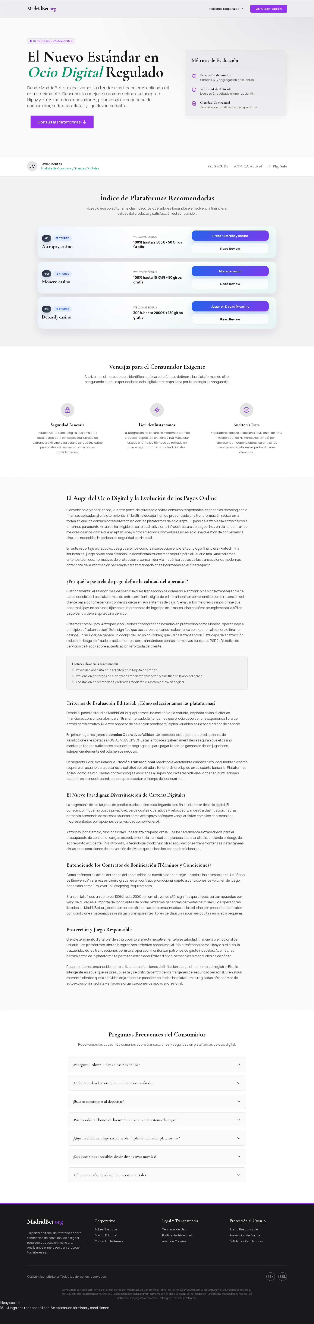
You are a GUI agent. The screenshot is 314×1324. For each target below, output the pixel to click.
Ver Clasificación (268, 9)
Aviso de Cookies (174, 1241)
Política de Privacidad (177, 1235)
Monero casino (56, 282)
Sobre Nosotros (106, 1229)
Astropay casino (57, 247)
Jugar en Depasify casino (230, 306)
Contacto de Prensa (109, 1241)
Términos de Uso (174, 1229)
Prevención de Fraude (245, 1235)
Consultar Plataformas (59, 122)
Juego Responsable (244, 1229)
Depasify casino (56, 317)
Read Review (230, 248)
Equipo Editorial (106, 1235)
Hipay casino (10, 1302)
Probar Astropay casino (230, 235)
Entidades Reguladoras (246, 1241)
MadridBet (41, 9)
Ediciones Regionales (224, 9)
